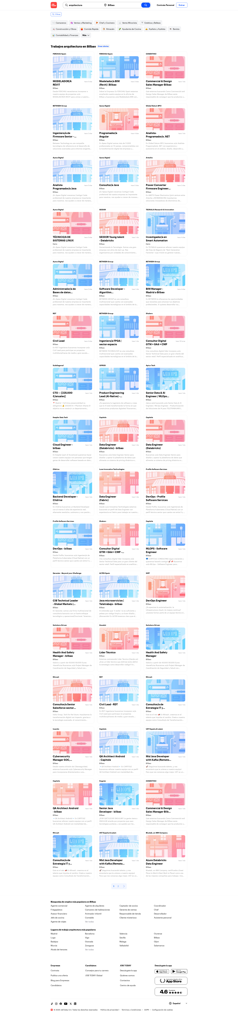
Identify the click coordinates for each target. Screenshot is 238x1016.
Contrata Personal (165, 5)
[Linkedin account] (75, 1004)
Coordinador (160, 905)
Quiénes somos (127, 975)
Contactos (125, 980)
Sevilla (122, 937)
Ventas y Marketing (83, 23)
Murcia (54, 945)
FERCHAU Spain (59, 54)
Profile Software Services (156, 469)
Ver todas (89, 921)
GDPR (146, 1010)
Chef (156, 909)
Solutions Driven (60, 625)
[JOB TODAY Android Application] (179, 971)
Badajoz (54, 941)
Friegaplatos (56, 909)
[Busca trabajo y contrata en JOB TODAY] (54, 5)
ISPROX (102, 365)
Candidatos (56, 985)
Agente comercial (59, 905)
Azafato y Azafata (157, 29)
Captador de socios (128, 905)
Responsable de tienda (130, 913)
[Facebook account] (61, 1004)
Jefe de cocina (57, 917)
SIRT (148, 573)
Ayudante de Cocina (131, 29)
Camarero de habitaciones (97, 909)
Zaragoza (89, 945)
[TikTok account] (52, 1004)
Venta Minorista (129, 23)
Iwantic (56, 729)
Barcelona (89, 933)
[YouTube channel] (65, 1004)
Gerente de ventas (128, 909)
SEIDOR (102, 210)
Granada (89, 941)
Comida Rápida (91, 29)
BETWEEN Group (60, 106)
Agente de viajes (58, 921)
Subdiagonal (58, 365)
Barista (176, 29)
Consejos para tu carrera (96, 970)
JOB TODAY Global (93, 975)
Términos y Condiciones (131, 1010)
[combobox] (85, 5)
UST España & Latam (154, 729)
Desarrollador (160, 913)
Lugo (53, 937)
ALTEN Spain (104, 573)
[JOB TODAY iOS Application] (162, 971)
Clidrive (56, 469)
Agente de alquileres (94, 905)
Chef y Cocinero (107, 23)
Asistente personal (162, 917)
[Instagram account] (56, 1004)
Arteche (149, 158)
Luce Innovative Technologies (111, 469)
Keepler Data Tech (60, 417)
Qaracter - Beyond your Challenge (67, 573)
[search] (145, 5)
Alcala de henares (59, 949)
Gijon (156, 941)
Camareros (61, 23)
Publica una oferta (59, 975)
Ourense (158, 933)
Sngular (102, 781)
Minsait (56, 677)
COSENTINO (151, 54)
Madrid (54, 933)
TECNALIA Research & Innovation (160, 210)
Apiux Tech (150, 365)
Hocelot (102, 625)
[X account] (71, 1004)
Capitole (102, 417)
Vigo (87, 937)
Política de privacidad (110, 1010)
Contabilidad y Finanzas (67, 35)
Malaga (122, 941)
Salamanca (159, 945)
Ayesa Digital (104, 106)
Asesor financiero (59, 913)
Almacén (110, 29)
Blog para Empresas (60, 980)
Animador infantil (93, 913)
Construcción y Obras (66, 29)
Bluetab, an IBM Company (157, 833)
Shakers (149, 313)
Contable (89, 917)
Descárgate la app (128, 970)
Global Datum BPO (153, 106)
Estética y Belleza (153, 23)
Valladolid (124, 945)
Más (84, 35)
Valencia (123, 933)
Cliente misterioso (128, 917)
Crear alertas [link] (103, 46)
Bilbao (157, 937)
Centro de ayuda (128, 985)
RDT (54, 313)
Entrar (182, 5)
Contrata (55, 970)
